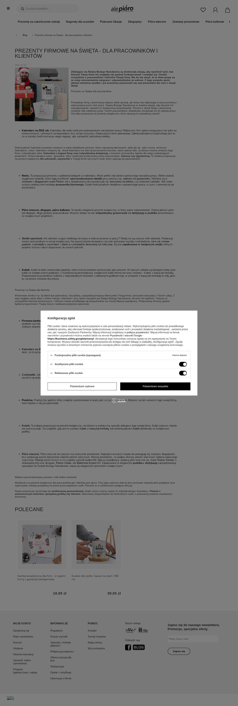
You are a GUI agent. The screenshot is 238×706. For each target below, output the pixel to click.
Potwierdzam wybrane (82, 386)
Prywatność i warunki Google (126, 335)
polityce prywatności (138, 332)
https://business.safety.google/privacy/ (71, 338)
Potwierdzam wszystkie (155, 386)
